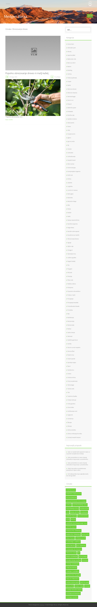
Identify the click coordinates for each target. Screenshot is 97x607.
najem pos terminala (73, 534)
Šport (69, 366)
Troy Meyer (57, 77)
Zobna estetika (71, 430)
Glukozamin (70, 123)
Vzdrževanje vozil (72, 411)
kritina (73, 519)
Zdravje (69, 426)
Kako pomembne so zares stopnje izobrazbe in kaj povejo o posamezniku (77, 458)
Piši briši (69, 272)
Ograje (69, 242)
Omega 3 (69, 250)
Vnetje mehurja (71, 400)
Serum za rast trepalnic (73, 347)
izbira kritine (74, 512)
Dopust (69, 104)
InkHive (42, 605)
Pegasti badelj (71, 261)
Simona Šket (70, 351)
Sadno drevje (71, 332)
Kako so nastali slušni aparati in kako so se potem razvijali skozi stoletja (78, 453)
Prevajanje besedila (72, 302)
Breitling (69, 70)
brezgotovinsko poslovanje (76, 501)
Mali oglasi (70, 194)
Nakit (68, 216)
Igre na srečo (71, 141)
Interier (69, 149)
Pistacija (69, 276)
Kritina (69, 179)
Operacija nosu (71, 254)
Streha (69, 374)
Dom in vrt (70, 100)
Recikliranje (70, 317)
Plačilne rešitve (71, 284)
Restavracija (70, 321)
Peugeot (69, 269)
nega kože (85, 534)
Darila (69, 85)
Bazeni (69, 66)
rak (79, 553)
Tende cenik (70, 389)
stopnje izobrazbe (72, 564)
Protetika (70, 310)
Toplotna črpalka (72, 396)
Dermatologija (71, 96)
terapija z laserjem (72, 571)
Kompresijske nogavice (73, 171)
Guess (69, 126)
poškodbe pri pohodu (73, 549)
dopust (68, 505)
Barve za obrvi (71, 63)
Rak (68, 314)
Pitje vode (70, 280)
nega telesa (70, 538)
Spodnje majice (71, 362)
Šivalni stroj (70, 355)
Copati (69, 81)
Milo (68, 205)
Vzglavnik (70, 415)
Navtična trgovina (72, 224)
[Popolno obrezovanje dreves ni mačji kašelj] (33, 53)
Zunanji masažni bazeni (74, 437)
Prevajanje (70, 299)
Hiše (68, 130)
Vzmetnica (70, 419)
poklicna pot (70, 545)
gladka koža (84, 508)
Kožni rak (70, 175)
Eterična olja (70, 115)
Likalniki (69, 183)
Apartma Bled (71, 55)
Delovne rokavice (72, 93)
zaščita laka (84, 582)
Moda (69, 209)
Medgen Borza (15, 16)
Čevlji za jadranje (72, 78)
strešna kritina (71, 567)
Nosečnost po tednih (73, 235)
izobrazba (84, 512)
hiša (67, 512)
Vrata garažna (71, 404)
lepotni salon (71, 527)
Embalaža (70, 111)
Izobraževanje (71, 156)
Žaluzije (69, 422)
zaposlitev (70, 586)
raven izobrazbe (71, 556)
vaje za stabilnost (72, 579)
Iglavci (69, 138)
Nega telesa (70, 227)
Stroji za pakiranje (72, 381)
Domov (8, 4)
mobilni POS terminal (73, 531)
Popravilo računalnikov (73, 291)
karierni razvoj (71, 516)
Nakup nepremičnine (73, 220)
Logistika (69, 186)
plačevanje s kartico (73, 542)
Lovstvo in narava (72, 190)
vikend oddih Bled (72, 582)
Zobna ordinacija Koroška (74, 433)
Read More (9, 120)
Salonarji (69, 336)
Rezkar (69, 329)
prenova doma (71, 553)
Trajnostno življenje (73, 575)
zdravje (87, 586)
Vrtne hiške (70, 407)
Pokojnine (70, 287)
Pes (68, 265)
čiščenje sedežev (72, 597)
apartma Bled (70, 490)
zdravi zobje (79, 586)
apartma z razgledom (73, 494)
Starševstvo (70, 370)
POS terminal (81, 545)
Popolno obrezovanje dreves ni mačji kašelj (26, 73)
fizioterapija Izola (72, 508)
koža (68, 519)
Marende (70, 197)
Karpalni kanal (71, 160)
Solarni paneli (71, 359)
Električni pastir (71, 108)
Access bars (70, 44)
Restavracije (70, 325)
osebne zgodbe (71, 257)
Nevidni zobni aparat (73, 231)
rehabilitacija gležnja (73, 560)
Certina (69, 74)
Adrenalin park (71, 48)
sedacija (85, 560)
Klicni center (70, 164)
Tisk (68, 392)
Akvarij (69, 51)
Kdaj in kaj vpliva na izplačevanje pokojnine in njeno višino (76, 469)
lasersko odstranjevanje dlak (76, 523)
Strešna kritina (71, 377)
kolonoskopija (83, 516)
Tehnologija (70, 385)
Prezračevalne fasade (73, 306)
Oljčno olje (70, 246)
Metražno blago (71, 201)
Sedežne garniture (72, 340)
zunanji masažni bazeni (74, 590)
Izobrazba (70, 153)
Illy (68, 145)
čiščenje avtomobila (73, 593)
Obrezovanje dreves (73, 239)
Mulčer (69, 212)
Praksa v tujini (71, 295)
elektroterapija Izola (80, 505)
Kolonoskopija (71, 167)
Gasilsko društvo (72, 119)
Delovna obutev (71, 89)
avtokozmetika (71, 497)
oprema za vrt (80, 538)
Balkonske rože (71, 59)
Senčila (69, 344)
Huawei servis (71, 134)
